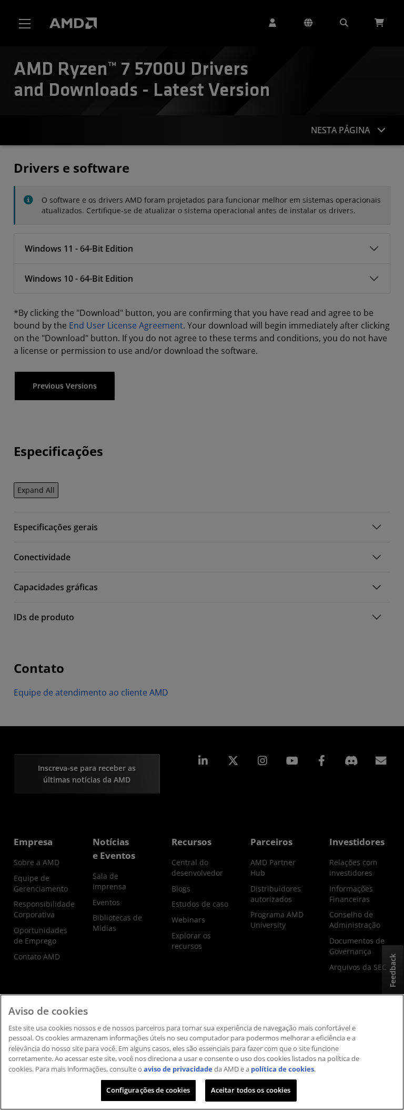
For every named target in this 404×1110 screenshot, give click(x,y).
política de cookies (282, 1069)
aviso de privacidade (178, 1069)
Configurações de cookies (148, 1090)
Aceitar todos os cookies (251, 1090)
